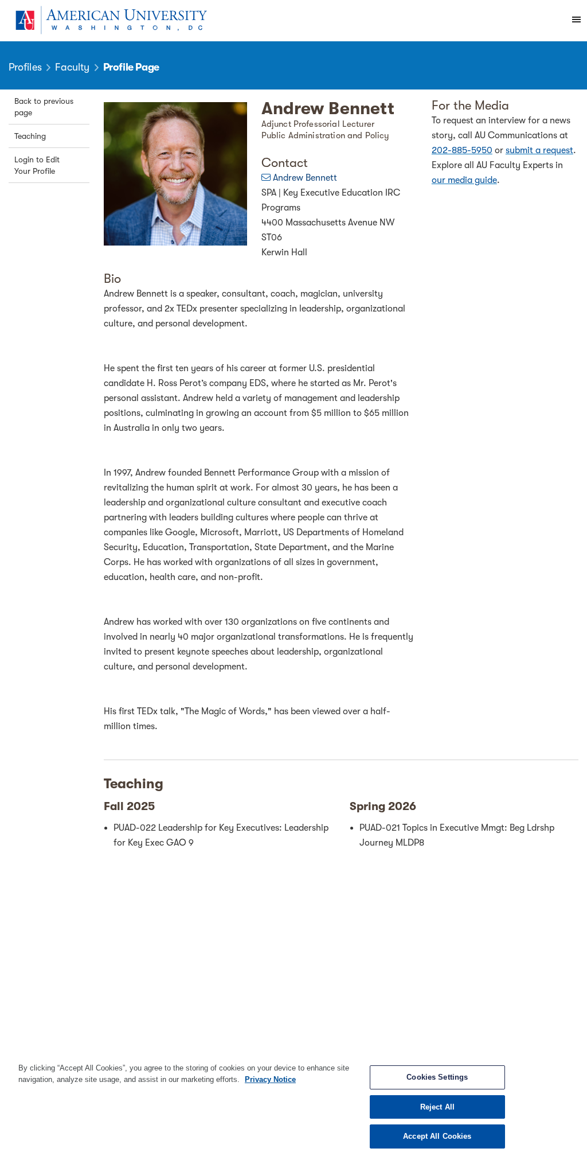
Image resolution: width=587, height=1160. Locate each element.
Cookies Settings (437, 1077)
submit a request (539, 150)
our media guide (464, 180)
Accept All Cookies (437, 1136)
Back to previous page (43, 106)
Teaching (30, 136)
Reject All (437, 1107)
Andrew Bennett (305, 178)
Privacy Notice (270, 1079)
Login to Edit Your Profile (37, 165)
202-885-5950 (462, 150)
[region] (293, 1105)
